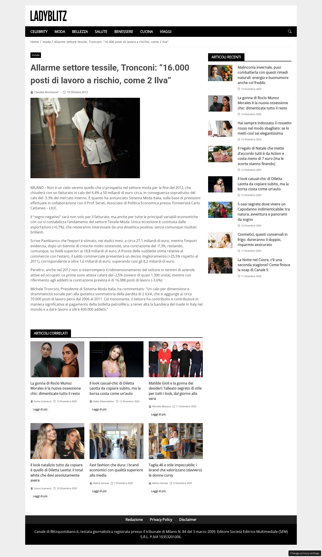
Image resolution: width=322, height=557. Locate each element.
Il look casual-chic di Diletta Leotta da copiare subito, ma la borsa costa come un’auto (115, 388)
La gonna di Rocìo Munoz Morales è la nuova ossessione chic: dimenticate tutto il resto (55, 388)
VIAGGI (165, 31)
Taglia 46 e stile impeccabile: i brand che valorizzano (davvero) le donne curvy (175, 470)
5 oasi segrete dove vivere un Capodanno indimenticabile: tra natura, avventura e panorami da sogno (264, 211)
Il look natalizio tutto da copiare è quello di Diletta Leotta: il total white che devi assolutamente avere (56, 473)
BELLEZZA (80, 31)
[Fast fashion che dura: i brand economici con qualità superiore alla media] (116, 441)
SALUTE (101, 31)
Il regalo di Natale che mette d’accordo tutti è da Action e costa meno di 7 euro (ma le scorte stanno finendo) (261, 156)
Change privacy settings (304, 553)
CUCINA (146, 31)
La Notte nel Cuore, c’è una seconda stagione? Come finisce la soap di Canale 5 (264, 264)
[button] (290, 31)
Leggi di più (40, 409)
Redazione (134, 519)
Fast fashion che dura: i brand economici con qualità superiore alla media (116, 470)
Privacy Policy (161, 519)
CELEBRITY (39, 31)
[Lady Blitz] (48, 15)
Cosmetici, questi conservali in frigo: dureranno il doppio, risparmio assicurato (263, 239)
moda (35, 55)
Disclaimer (188, 519)
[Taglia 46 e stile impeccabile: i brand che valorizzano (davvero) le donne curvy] (176, 441)
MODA (60, 31)
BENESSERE (123, 31)
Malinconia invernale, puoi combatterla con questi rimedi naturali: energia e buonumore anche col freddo (263, 75)
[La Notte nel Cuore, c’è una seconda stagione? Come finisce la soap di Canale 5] (220, 265)
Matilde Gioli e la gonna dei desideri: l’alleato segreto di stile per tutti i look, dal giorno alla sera (175, 391)
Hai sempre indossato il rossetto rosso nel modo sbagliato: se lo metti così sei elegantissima (265, 128)
